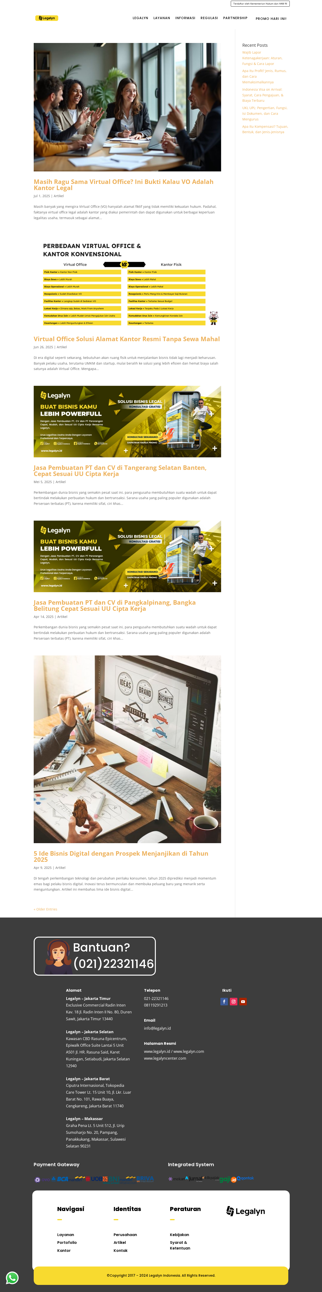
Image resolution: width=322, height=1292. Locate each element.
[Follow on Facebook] (224, 1001)
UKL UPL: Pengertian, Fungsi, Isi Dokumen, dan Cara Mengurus (265, 113)
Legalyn (140, 18)
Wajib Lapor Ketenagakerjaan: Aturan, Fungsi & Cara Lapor (262, 58)
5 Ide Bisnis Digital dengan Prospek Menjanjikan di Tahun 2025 (121, 856)
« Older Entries (45, 909)
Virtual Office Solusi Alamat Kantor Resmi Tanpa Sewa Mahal (127, 339)
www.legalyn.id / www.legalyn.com (174, 1051)
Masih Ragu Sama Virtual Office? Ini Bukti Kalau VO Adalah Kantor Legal (124, 184)
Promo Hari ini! (271, 18)
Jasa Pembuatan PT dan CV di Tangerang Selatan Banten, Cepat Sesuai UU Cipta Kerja (120, 470)
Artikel (59, 196)
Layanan (161, 18)
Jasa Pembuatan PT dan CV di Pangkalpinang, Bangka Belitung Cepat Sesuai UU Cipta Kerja (115, 605)
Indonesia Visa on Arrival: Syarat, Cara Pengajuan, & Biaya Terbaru (262, 95)
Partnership (235, 18)
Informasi (185, 18)
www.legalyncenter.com (165, 1058)
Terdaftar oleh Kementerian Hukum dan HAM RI (260, 3)
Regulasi (209, 18)
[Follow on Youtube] (243, 1001)
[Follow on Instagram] (233, 1001)
